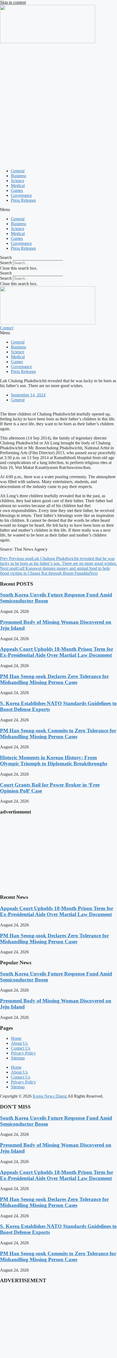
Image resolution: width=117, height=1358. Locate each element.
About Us (19, 1043)
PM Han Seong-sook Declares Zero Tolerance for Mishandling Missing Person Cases (54, 679)
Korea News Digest (50, 1096)
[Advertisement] (58, 105)
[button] (58, 209)
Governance (21, 195)
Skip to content (13, 2)
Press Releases (23, 200)
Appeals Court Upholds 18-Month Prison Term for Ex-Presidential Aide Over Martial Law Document (56, 652)
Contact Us (20, 1048)
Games (17, 190)
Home (16, 1038)
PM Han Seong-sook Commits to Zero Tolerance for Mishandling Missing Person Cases (58, 733)
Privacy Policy (23, 1053)
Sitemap (18, 1058)
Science (17, 180)
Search (6, 262)
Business (18, 175)
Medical (18, 185)
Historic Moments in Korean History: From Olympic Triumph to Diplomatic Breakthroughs (53, 760)
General (17, 170)
